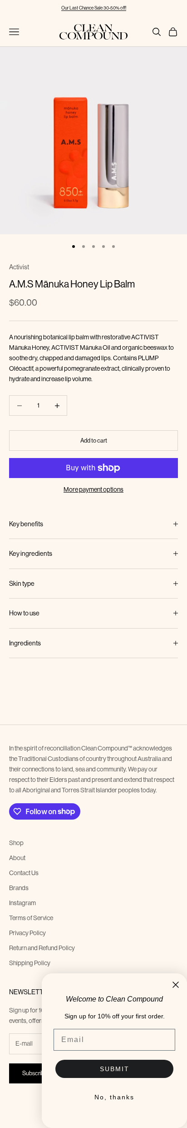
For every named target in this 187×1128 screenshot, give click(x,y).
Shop (16, 843)
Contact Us (24, 873)
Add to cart (93, 440)
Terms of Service (31, 918)
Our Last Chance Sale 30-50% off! (93, 8)
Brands (19, 888)
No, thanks (114, 1097)
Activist (19, 267)
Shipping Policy (29, 963)
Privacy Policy (27, 933)
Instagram (22, 903)
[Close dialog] (175, 985)
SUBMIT (114, 1069)
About (17, 858)
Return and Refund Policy (42, 948)
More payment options (93, 489)
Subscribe (34, 1073)
